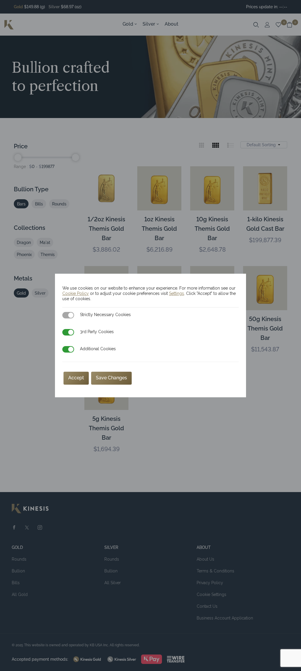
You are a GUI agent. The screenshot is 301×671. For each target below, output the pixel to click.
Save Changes (111, 378)
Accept (76, 378)
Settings (176, 293)
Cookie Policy (75, 293)
